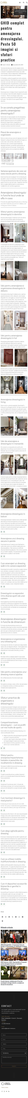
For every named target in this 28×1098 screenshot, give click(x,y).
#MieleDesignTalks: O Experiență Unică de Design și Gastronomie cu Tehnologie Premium (14, 945)
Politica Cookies (4, 1087)
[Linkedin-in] (8, 1091)
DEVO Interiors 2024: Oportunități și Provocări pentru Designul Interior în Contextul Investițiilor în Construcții (14, 963)
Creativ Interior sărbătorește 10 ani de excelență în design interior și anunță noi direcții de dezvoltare (12, 982)
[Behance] (6, 1091)
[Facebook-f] (2, 1091)
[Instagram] (4, 1091)
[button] (20, 2)
